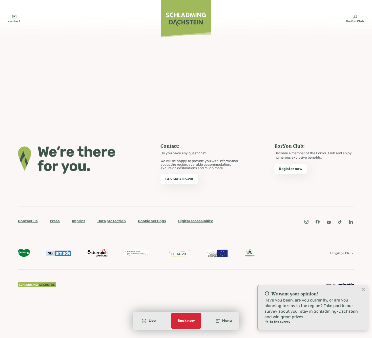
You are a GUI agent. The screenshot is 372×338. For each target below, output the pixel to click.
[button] (306, 222)
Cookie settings (152, 221)
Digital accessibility (195, 221)
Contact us (28, 221)
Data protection (111, 221)
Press (55, 221)
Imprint (78, 221)
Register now (290, 169)
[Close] (363, 289)
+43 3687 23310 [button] (179, 179)
